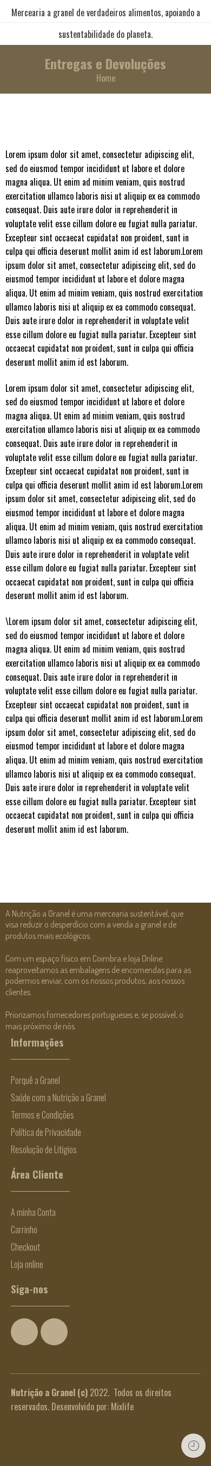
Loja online (27, 1264)
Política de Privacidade (46, 1132)
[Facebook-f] (24, 1331)
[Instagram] (54, 1331)
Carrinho (24, 1229)
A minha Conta (33, 1212)
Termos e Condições (42, 1114)
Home (105, 77)
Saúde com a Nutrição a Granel (58, 1097)
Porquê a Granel (35, 1080)
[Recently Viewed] (193, 1446)
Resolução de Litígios (44, 1149)
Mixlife (122, 1406)
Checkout (25, 1246)
